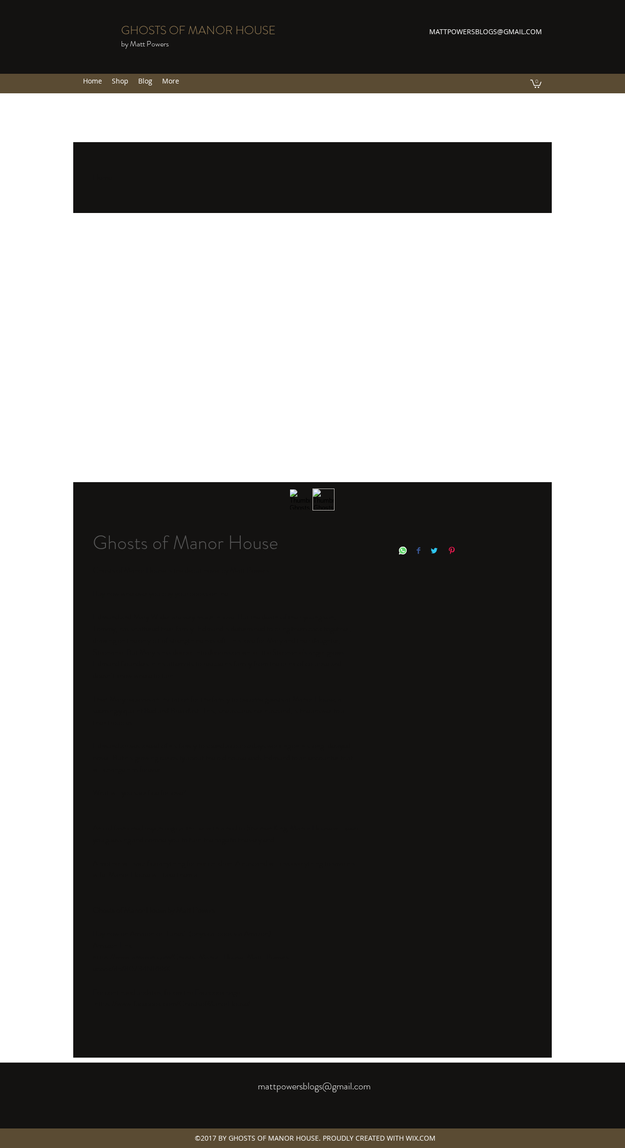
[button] (536, 83)
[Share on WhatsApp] (403, 551)
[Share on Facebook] (418, 551)
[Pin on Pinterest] (452, 551)
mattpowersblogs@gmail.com (314, 1086)
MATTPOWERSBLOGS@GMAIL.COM (485, 31)
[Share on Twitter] (434, 551)
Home (102, 177)
